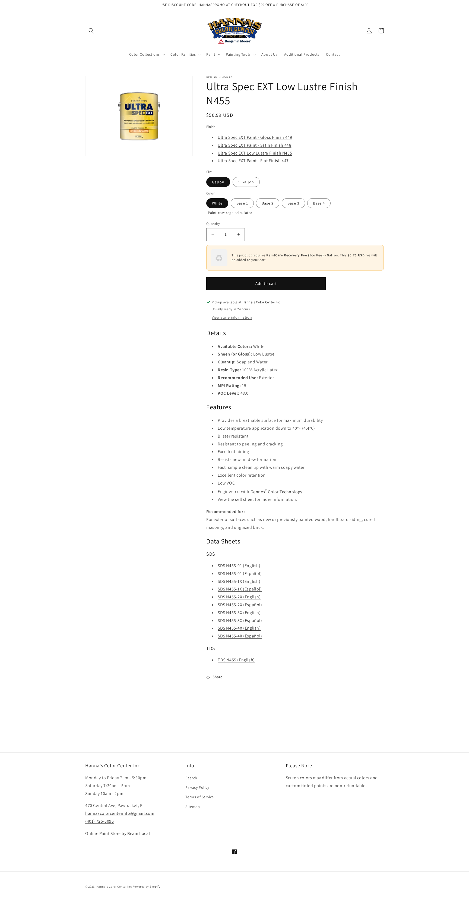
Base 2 (268, 203)
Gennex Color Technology (276, 492)
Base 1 (242, 203)
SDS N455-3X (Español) (240, 620)
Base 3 (293, 203)
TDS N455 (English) (236, 660)
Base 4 (319, 203)
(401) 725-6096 (99, 821)
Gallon (218, 182)
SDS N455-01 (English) (239, 565)
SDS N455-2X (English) (239, 597)
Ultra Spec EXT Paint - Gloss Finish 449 (255, 137)
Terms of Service (199, 796)
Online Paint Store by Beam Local (117, 833)
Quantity (213, 223)
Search (191, 777)
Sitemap (192, 806)
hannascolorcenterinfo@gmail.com (119, 813)
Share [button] (218, 676)
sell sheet (244, 499)
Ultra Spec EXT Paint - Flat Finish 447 (253, 161)
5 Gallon (246, 182)
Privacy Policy (197, 787)
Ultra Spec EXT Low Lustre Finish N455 (255, 153)
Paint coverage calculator (230, 212)
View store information (232, 317)
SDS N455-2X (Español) (240, 605)
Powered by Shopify (146, 886)
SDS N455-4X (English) (239, 628)
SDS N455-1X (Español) (240, 589)
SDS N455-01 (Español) (240, 573)
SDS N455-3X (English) (239, 612)
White (217, 203)
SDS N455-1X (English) (239, 581)
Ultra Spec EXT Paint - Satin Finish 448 (254, 145)
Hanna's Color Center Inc (114, 886)
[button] (91, 31)
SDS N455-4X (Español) (240, 636)
